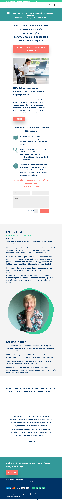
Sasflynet (17, 494)
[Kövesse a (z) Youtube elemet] (43, 488)
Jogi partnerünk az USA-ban (49, 500)
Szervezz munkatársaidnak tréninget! (31, 49)
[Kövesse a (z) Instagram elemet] (37, 488)
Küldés (44, 211)
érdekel (19, 119)
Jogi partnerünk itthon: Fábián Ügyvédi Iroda (19, 500)
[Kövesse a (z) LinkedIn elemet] (40, 488)
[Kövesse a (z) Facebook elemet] (33, 488)
